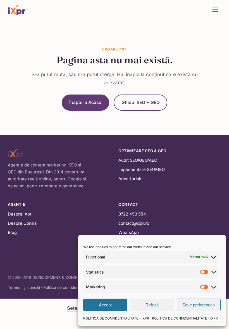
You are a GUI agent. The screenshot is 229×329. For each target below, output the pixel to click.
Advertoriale (130, 178)
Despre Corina (22, 223)
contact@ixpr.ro (133, 223)
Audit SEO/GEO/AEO (137, 160)
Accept (105, 305)
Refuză (152, 305)
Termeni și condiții (24, 287)
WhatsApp (128, 232)
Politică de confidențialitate (67, 287)
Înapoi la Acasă (85, 102)
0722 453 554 (132, 214)
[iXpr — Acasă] (16, 10)
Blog (12, 232)
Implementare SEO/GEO (141, 169)
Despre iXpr (20, 214)
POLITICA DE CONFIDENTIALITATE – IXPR (116, 318)
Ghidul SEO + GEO (140, 102)
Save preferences (198, 305)
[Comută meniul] (215, 10)
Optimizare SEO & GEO (142, 151)
